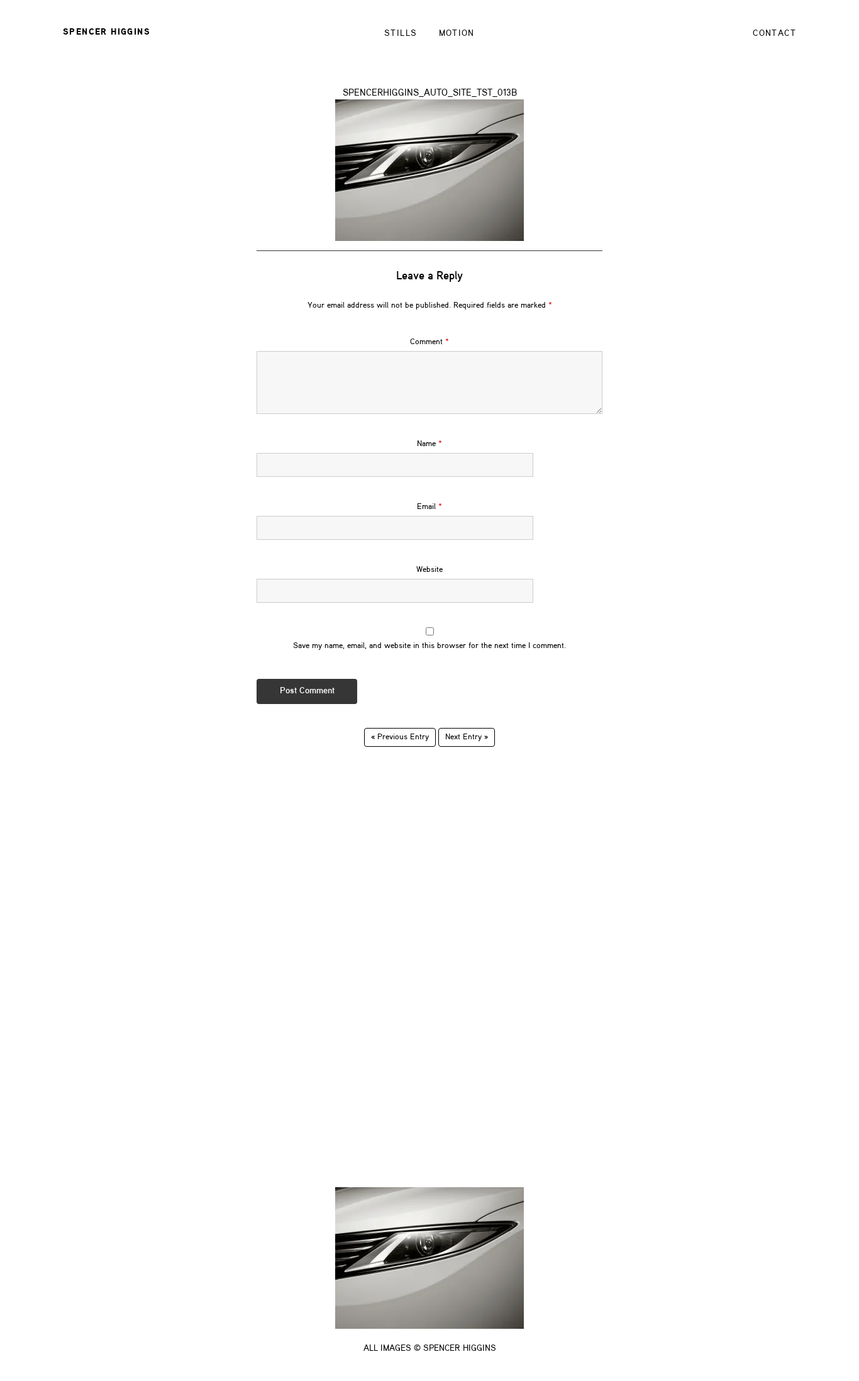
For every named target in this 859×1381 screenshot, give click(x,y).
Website (429, 570)
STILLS (400, 33)
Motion (457, 33)
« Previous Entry (400, 737)
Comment (429, 342)
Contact (774, 33)
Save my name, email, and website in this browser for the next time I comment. (429, 646)
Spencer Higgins (106, 32)
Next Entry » (466, 737)
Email (429, 507)
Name (429, 444)
